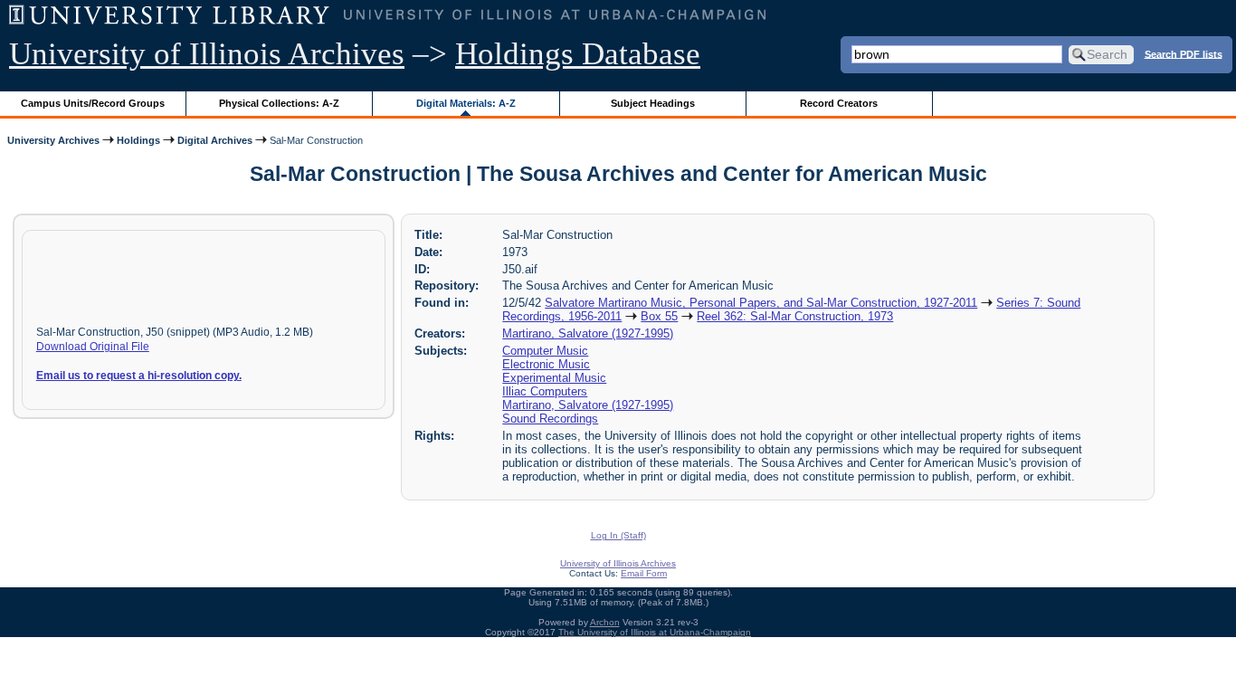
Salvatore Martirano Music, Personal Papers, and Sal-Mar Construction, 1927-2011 (761, 302)
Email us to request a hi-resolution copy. (139, 375)
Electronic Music (546, 364)
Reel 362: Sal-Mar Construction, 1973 (795, 316)
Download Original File (92, 346)
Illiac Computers (544, 391)
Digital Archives (214, 140)
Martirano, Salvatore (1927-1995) (587, 333)
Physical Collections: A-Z (279, 103)
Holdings (138, 140)
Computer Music (545, 350)
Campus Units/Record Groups (93, 103)
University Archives (53, 140)
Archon (605, 622)
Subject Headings (653, 103)
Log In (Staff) (618, 535)
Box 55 (659, 316)
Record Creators (839, 103)
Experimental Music (554, 378)
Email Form (644, 573)
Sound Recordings (550, 418)
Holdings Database (577, 53)
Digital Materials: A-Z (466, 103)
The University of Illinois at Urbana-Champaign (654, 632)
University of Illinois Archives (206, 53)
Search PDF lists (1183, 53)
